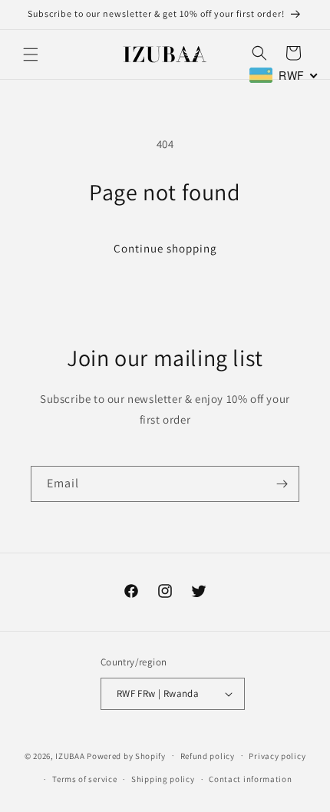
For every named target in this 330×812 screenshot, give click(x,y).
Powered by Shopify (126, 755)
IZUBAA (69, 755)
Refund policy (207, 756)
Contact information (250, 779)
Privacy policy (277, 756)
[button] (31, 54)
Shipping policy (163, 779)
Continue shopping (165, 248)
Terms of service (84, 779)
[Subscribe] (282, 484)
